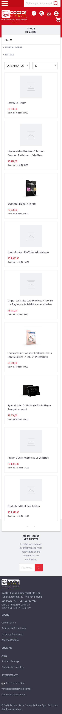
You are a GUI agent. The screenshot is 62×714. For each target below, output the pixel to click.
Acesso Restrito (10, 640)
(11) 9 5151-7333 (15, 683)
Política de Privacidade (14, 628)
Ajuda (4, 655)
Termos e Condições (12, 634)
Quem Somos (9, 622)
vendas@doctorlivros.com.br (16, 688)
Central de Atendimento (14, 694)
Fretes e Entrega (10, 661)
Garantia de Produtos (13, 667)
